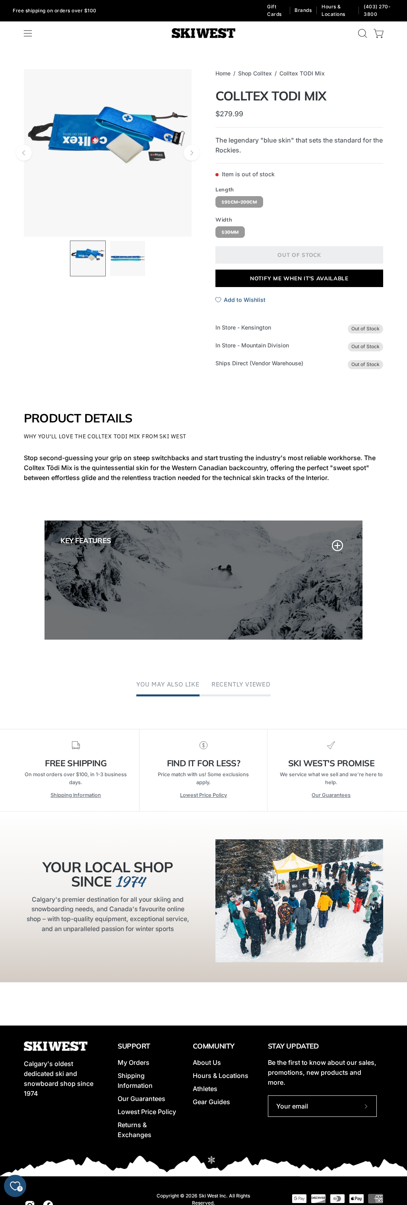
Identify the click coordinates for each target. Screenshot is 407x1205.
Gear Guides (211, 1102)
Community (214, 1045)
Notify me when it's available (299, 277)
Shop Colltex (255, 73)
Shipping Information (75, 795)
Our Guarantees (331, 795)
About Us (207, 1062)
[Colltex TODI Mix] (88, 258)
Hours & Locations (333, 10)
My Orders (133, 1062)
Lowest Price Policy (203, 795)
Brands (303, 10)
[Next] (192, 153)
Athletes (205, 1089)
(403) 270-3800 (377, 10)
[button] (361, 33)
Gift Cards (274, 10)
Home (223, 73)
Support (134, 1045)
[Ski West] (203, 33)
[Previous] (24, 153)
